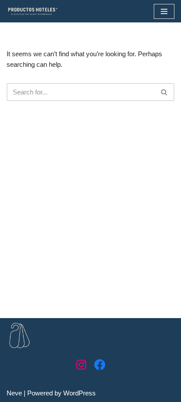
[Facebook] (99, 364)
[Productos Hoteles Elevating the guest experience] (33, 11)
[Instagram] (81, 364)
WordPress (79, 393)
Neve (14, 393)
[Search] (164, 92)
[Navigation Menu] (164, 11)
